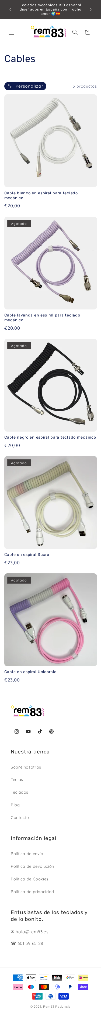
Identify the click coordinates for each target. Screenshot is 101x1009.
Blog (15, 804)
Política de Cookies (29, 878)
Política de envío (27, 853)
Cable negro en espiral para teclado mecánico (50, 437)
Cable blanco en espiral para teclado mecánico (41, 195)
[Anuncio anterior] (10, 9)
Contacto (20, 817)
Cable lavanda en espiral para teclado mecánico (42, 317)
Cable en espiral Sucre (26, 554)
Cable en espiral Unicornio (30, 672)
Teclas (17, 779)
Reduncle (63, 1006)
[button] (11, 32)
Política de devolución (32, 866)
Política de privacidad (32, 891)
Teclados (19, 792)
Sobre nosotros (26, 767)
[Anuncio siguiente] (91, 9)
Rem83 (48, 1006)
